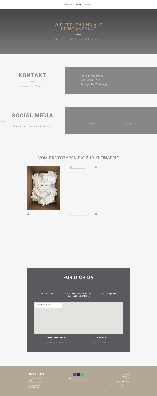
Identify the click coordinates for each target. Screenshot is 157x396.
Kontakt (127, 379)
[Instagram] (78, 374)
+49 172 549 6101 (49, 294)
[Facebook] (75, 374)
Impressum (126, 374)
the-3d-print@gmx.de (34, 385)
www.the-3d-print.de (33, 387)
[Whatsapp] (82, 374)
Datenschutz (125, 376)
